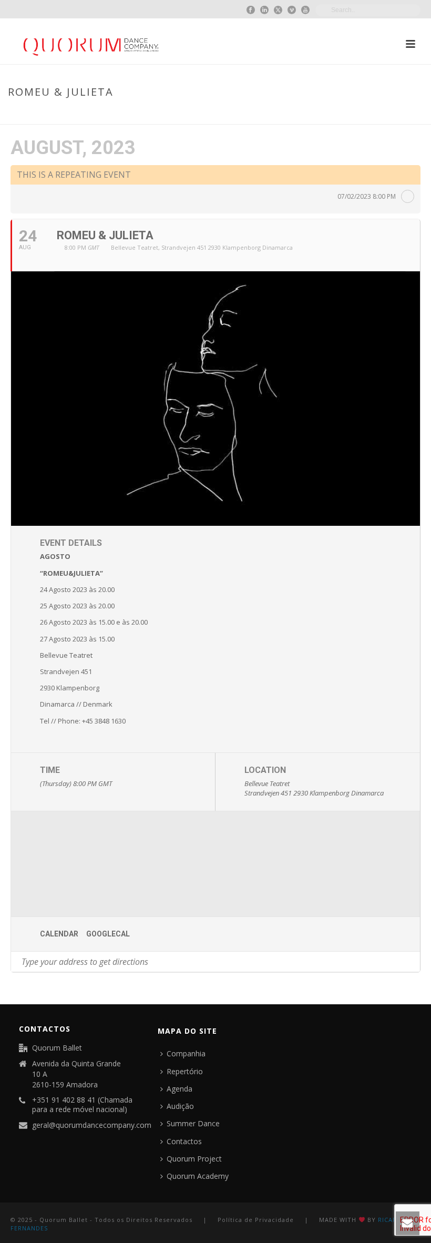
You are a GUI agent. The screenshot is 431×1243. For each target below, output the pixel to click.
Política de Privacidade (256, 1220)
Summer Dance (193, 1123)
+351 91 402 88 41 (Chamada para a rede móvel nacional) (82, 1104)
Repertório (185, 1071)
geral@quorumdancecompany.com (91, 1125)
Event (340, 114)
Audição (180, 1106)
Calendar (59, 934)
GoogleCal (108, 934)
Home (313, 114)
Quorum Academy (198, 1176)
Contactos (184, 1141)
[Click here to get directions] (412, 962)
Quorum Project (194, 1159)
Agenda (179, 1089)
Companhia (186, 1053)
